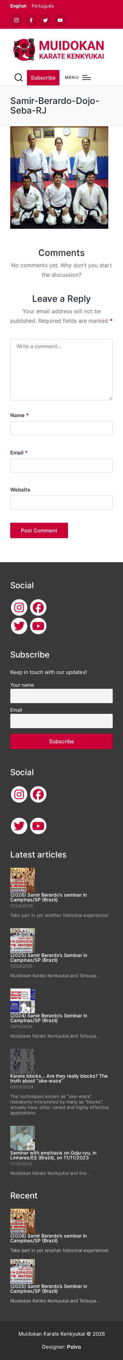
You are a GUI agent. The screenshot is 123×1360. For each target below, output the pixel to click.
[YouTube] (38, 626)
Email (19, 452)
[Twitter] (19, 626)
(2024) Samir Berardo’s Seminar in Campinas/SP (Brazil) (48, 1018)
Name (19, 415)
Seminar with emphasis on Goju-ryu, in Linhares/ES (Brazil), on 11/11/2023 (53, 1155)
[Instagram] (19, 607)
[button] (43, 77)
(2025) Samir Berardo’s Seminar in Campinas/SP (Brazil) (48, 957)
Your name (22, 685)
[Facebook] (38, 607)
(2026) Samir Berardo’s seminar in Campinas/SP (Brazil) (48, 897)
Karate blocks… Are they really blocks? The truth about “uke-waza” (59, 1078)
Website (20, 489)
